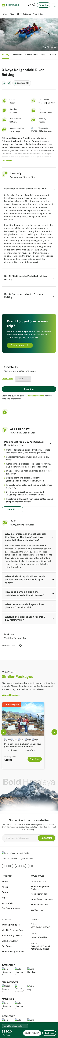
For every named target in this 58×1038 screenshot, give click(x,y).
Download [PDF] (23, 83)
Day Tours (6, 946)
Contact (6, 892)
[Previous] (4, 732)
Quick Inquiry (32, 1033)
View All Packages (10, 695)
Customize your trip (20, 345)
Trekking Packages (11, 924)
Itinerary (5, 55)
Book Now (29, 389)
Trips (12, 14)
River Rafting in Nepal (12, 935)
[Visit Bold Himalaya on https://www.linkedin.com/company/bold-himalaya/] (17, 866)
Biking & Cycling (10, 940)
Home (4, 14)
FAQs (43, 55)
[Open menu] (53, 5)
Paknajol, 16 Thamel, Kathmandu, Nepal (40, 947)
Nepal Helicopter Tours (13, 951)
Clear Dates (7, 378)
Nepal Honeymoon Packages (40, 887)
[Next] (54, 732)
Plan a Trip (44, 5)
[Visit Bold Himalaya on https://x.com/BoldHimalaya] (23, 866)
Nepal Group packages (42, 899)
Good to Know (31, 55)
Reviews (52, 55)
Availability (17, 55)
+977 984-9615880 (40, 927)
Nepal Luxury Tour (39, 904)
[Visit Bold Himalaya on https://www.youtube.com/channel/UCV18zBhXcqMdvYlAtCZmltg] (30, 866)
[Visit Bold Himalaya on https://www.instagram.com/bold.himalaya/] (10, 866)
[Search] (34, 4)
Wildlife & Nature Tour (12, 930)
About (5, 886)
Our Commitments (11, 908)
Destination (7, 903)
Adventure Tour (38, 881)
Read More (7, 160)
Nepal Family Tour (39, 893)
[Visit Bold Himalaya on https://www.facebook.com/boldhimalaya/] (4, 866)
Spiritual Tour (37, 910)
